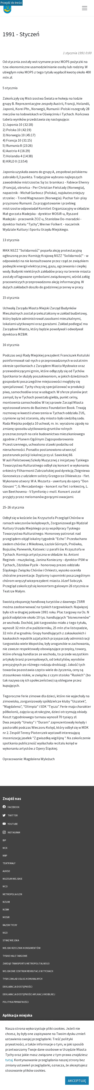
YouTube (12, 823)
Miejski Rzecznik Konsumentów (21, 948)
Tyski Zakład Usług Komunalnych (22, 978)
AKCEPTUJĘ (77, 1080)
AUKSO (6, 871)
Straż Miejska (11, 940)
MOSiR (6, 917)
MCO (5, 886)
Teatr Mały (9, 863)
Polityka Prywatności (16, 1001)
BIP (4, 840)
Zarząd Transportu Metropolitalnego (26, 963)
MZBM (6, 909)
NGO (5, 932)
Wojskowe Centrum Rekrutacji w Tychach (28, 971)
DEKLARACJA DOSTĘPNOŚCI (17, 986)
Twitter (12, 815)
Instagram (13, 832)
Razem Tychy (10, 925)
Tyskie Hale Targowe (15, 955)
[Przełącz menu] (85, 8)
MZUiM (6, 901)
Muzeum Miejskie (12, 878)
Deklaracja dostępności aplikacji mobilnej (29, 994)
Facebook (13, 807)
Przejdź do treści (11, 3)
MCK (5, 848)
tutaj (9, 1060)
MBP (5, 855)
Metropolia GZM (12, 894)
